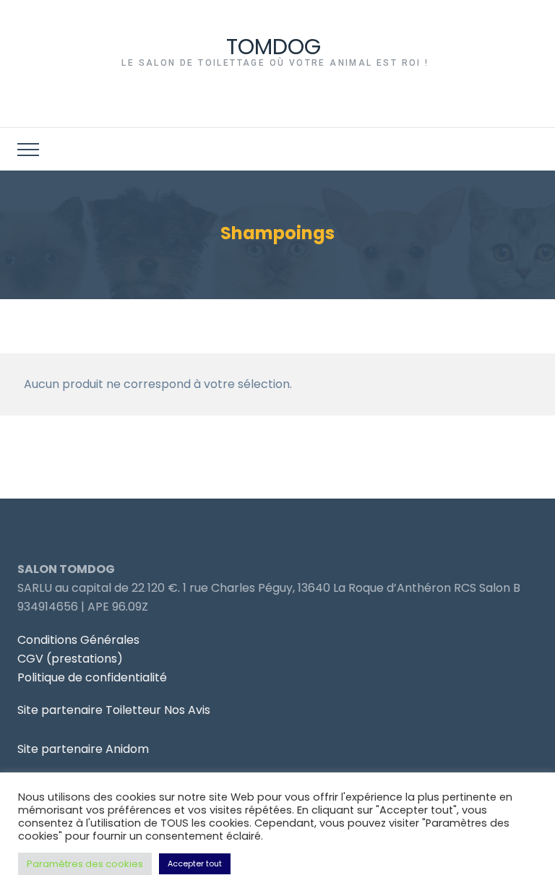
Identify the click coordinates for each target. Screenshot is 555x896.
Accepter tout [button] (195, 863)
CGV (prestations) (70, 658)
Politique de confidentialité (92, 677)
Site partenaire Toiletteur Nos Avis (113, 710)
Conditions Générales (78, 640)
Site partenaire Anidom (83, 749)
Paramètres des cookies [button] (85, 864)
